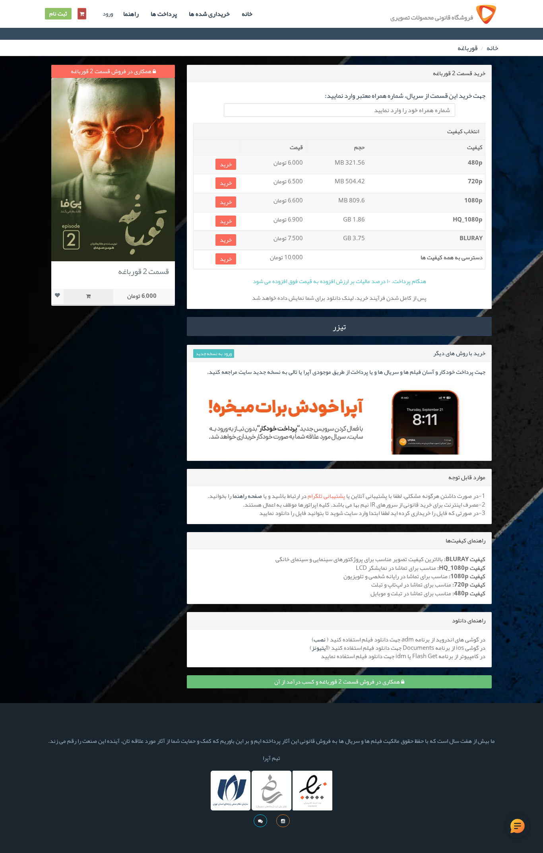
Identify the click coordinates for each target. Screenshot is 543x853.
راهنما (131, 14)
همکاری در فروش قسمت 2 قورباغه (112, 71)
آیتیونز (320, 648)
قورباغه (467, 47)
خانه (247, 14)
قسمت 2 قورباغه (143, 271)
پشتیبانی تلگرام (326, 496)
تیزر (339, 326)
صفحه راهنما (247, 496)
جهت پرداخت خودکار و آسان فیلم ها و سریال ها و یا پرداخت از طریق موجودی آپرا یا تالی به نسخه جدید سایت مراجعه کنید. (346, 372)
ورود (108, 13)
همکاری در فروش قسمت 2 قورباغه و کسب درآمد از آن (337, 682)
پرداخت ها (164, 14)
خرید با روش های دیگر (459, 353)
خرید (226, 164)
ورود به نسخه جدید (214, 353)
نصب (320, 639)
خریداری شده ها (209, 14)
